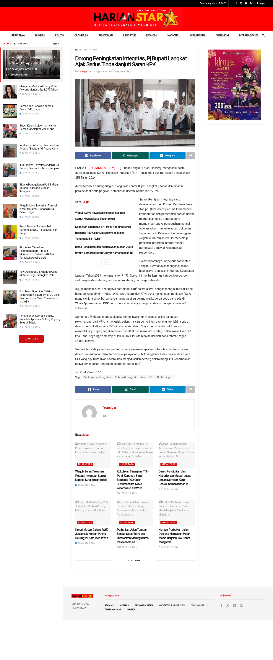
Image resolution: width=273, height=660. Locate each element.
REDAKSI (109, 605)
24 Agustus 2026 (86, 485)
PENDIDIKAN (106, 35)
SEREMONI (222, 35)
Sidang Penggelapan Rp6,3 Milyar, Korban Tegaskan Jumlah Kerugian (39, 188)
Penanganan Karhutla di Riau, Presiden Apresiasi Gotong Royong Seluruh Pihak (40, 319)
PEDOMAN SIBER (144, 605)
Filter (54, 44)
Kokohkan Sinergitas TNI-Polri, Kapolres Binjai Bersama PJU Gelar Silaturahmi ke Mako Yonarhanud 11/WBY (103, 232)
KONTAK (124, 605)
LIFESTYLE (129, 35)
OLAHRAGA (81, 35)
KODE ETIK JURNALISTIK (172, 605)
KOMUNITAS (85, 522)
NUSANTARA (198, 35)
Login (262, 3)
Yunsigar (83, 71)
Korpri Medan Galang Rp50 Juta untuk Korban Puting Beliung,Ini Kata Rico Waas (91, 534)
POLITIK (59, 35)
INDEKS (131, 609)
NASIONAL (174, 35)
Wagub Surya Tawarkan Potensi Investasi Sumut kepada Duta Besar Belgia (38, 209)
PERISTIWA (18, 35)
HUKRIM (40, 35)
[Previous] (101, 262)
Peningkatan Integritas (97, 377)
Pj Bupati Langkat (125, 377)
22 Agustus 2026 (169, 547)
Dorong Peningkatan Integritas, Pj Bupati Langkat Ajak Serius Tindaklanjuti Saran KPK (28, 63)
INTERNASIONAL (249, 35)
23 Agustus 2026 (127, 547)
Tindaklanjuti (164, 377)
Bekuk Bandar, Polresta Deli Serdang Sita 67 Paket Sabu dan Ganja (38, 230)
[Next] (108, 262)
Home (78, 49)
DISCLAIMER (197, 605)
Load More (31, 339)
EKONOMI (151, 35)
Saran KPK (146, 377)
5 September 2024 (103, 71)
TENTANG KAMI (113, 609)
